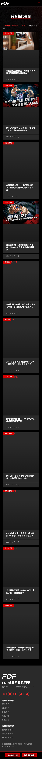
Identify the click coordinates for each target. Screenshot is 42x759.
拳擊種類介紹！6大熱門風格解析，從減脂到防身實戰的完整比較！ (19, 187)
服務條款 (5, 720)
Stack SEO (9, 746)
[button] (39, 3)
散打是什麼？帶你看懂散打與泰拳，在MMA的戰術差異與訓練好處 (20, 247)
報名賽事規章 (7, 734)
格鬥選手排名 (7, 738)
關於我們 (5, 704)
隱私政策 (5, 716)
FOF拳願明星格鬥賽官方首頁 (14, 26)
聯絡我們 (5, 708)
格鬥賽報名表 (7, 730)
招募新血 (5, 712)
